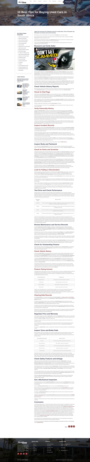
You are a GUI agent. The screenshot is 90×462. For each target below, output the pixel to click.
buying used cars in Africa (44, 415)
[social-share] (69, 426)
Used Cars (39, 1)
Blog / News (54, 1)
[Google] (26, 454)
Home (31, 1)
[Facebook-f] (18, 454)
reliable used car (64, 141)
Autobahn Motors (40, 422)
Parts (50, 1)
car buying (52, 105)
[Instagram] (24, 454)
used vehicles (65, 387)
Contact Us (60, 1)
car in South (49, 71)
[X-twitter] (21, 454)
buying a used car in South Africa (68, 297)
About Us (34, 1)
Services (44, 1)
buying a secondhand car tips (69, 406)
